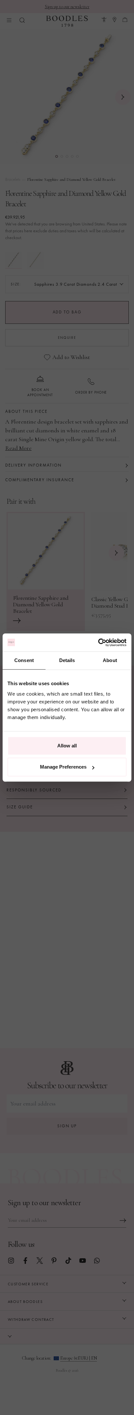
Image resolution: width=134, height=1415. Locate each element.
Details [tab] (67, 660)
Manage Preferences (63, 767)
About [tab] (110, 660)
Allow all (67, 745)
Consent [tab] (24, 660)
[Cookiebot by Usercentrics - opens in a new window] (98, 642)
